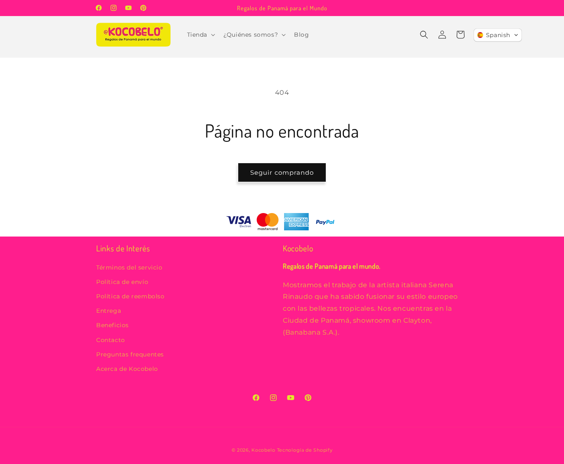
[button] (200, 34)
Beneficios (112, 325)
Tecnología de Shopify (305, 450)
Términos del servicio (129, 267)
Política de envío (122, 282)
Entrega (108, 311)
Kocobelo (264, 450)
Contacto (110, 340)
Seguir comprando (282, 172)
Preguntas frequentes (130, 354)
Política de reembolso (130, 296)
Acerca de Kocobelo (127, 369)
